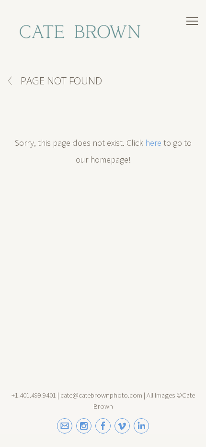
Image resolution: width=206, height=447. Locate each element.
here (153, 142)
